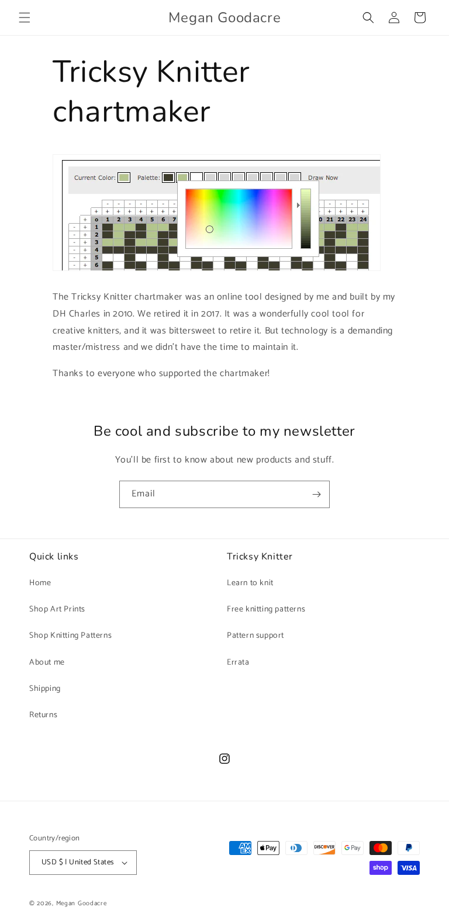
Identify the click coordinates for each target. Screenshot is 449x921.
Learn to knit (250, 583)
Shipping (45, 689)
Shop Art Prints (57, 609)
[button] (24, 17)
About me (47, 662)
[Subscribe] (316, 494)
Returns (43, 715)
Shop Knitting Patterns (70, 635)
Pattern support (255, 635)
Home (40, 583)
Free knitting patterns (266, 609)
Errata (238, 662)
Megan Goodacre (81, 903)
